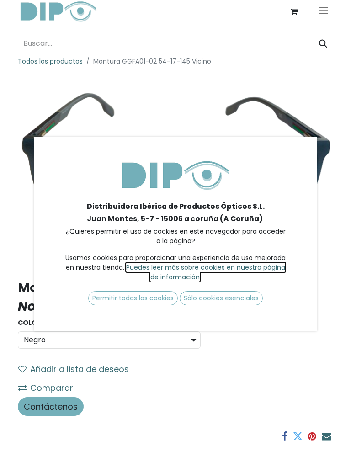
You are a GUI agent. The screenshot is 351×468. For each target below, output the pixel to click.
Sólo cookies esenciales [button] (221, 298)
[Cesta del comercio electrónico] (294, 11)
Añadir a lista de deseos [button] (79, 369)
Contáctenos (51, 406)
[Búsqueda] (323, 43)
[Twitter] (298, 436)
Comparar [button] (51, 388)
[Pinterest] (312, 436)
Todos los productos (50, 61)
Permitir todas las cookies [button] (133, 298)
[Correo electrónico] (326, 436)
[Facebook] (284, 436)
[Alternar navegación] (323, 11)
